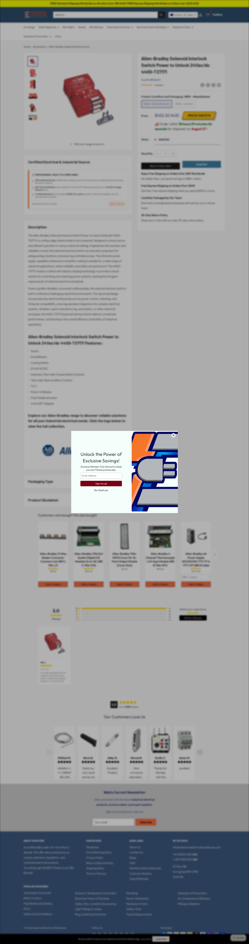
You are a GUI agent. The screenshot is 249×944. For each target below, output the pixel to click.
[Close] (173, 435)
